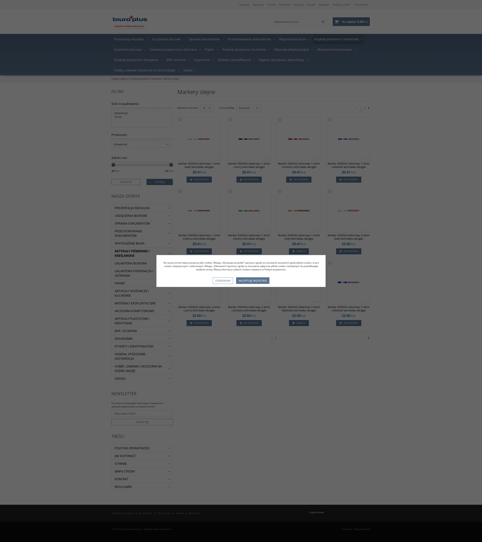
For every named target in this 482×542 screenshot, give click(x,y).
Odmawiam (223, 280)
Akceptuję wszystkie (253, 280)
